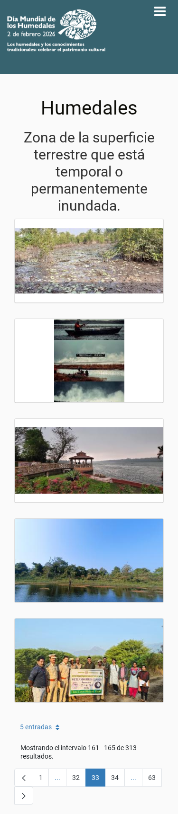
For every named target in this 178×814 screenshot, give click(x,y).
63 (155, 779)
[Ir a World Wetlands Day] (56, 30)
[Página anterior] (23, 778)
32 (79, 779)
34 (118, 779)
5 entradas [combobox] (36, 727)
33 (98, 779)
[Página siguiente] (23, 796)
